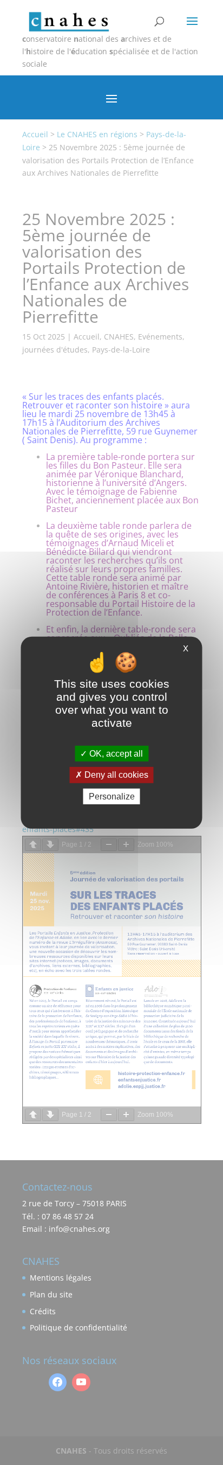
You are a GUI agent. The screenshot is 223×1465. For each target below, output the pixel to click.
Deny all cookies (115, 774)
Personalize (112, 796)
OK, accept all (115, 753)
